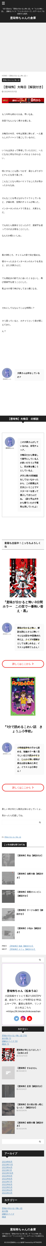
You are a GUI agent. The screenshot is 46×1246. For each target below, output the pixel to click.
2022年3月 (7, 1193)
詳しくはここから (21, 664)
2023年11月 (7, 1164)
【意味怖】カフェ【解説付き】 (22, 949)
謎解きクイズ (8, 1214)
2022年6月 (7, 1184)
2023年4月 (7, 1167)
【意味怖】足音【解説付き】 (30, 1086)
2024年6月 (7, 1161)
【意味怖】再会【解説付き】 (30, 855)
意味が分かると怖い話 (12, 837)
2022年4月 (7, 1190)
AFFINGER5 (37, 1242)
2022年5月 (7, 1187)
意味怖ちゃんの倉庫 (23, 17)
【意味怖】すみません (27, 1068)
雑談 (4, 1217)
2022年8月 (7, 1178)
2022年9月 (7, 1176)
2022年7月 (7, 1181)
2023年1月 (7, 1170)
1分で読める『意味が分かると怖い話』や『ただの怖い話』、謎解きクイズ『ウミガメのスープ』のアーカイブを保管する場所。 (23, 1236)
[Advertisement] (23, 47)
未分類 (5, 1211)
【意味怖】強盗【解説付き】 (21, 946)
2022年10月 (7, 1173)
